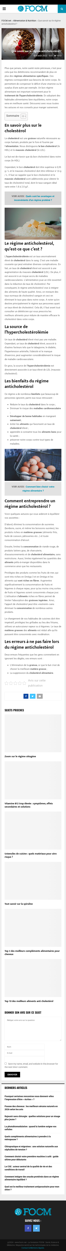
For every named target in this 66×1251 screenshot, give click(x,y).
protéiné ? (47, 200)
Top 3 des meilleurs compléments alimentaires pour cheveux (32, 952)
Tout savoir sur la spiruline (19, 904)
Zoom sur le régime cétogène (20, 756)
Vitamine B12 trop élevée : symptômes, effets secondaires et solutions (29, 805)
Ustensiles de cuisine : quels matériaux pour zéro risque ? (31, 855)
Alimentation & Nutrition (24, 20)
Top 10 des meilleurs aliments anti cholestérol (29, 1001)
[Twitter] (36, 1228)
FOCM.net (6, 20)
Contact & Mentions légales (32, 1248)
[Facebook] (28, 1228)
